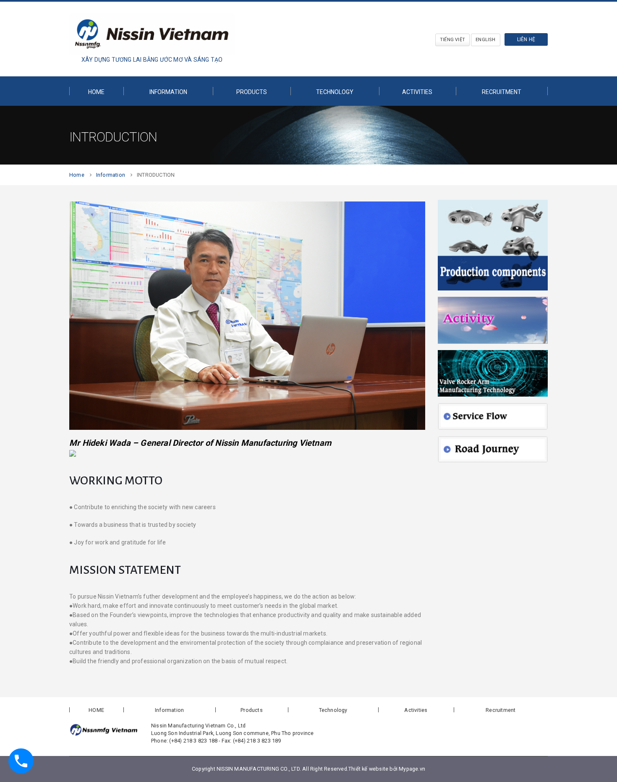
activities (417, 92)
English (485, 39)
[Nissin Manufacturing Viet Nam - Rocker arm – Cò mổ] (152, 34)
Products (251, 92)
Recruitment (501, 92)
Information (168, 92)
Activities (415, 710)
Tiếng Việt (452, 39)
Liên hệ (526, 39)
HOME (96, 92)
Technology (334, 92)
